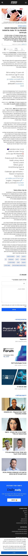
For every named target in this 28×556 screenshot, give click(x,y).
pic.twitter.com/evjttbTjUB (15, 79)
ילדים (17, 259)
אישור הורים (7, 265)
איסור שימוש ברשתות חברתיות (19, 265)
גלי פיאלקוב (24, 44)
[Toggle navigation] (25, 2)
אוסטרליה (23, 259)
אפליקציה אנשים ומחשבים (21, 523)
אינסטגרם (11, 259)
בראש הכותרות (22, 26)
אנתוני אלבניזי (11, 262)
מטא (18, 262)
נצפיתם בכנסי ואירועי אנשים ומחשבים (19, 531)
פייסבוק (23, 256)
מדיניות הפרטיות (24, 521)
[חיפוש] (2, 2)
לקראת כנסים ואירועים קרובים (21, 533)
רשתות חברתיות (10, 256)
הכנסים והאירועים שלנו (22, 529)
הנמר (26, 517)
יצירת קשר (25, 510)
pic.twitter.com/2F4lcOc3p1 (15, 178)
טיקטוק (23, 262)
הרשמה (13, 500)
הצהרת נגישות (24, 519)
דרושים (25, 512)
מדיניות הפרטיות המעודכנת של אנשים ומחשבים (14, 549)
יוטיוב (18, 256)
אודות (26, 515)
